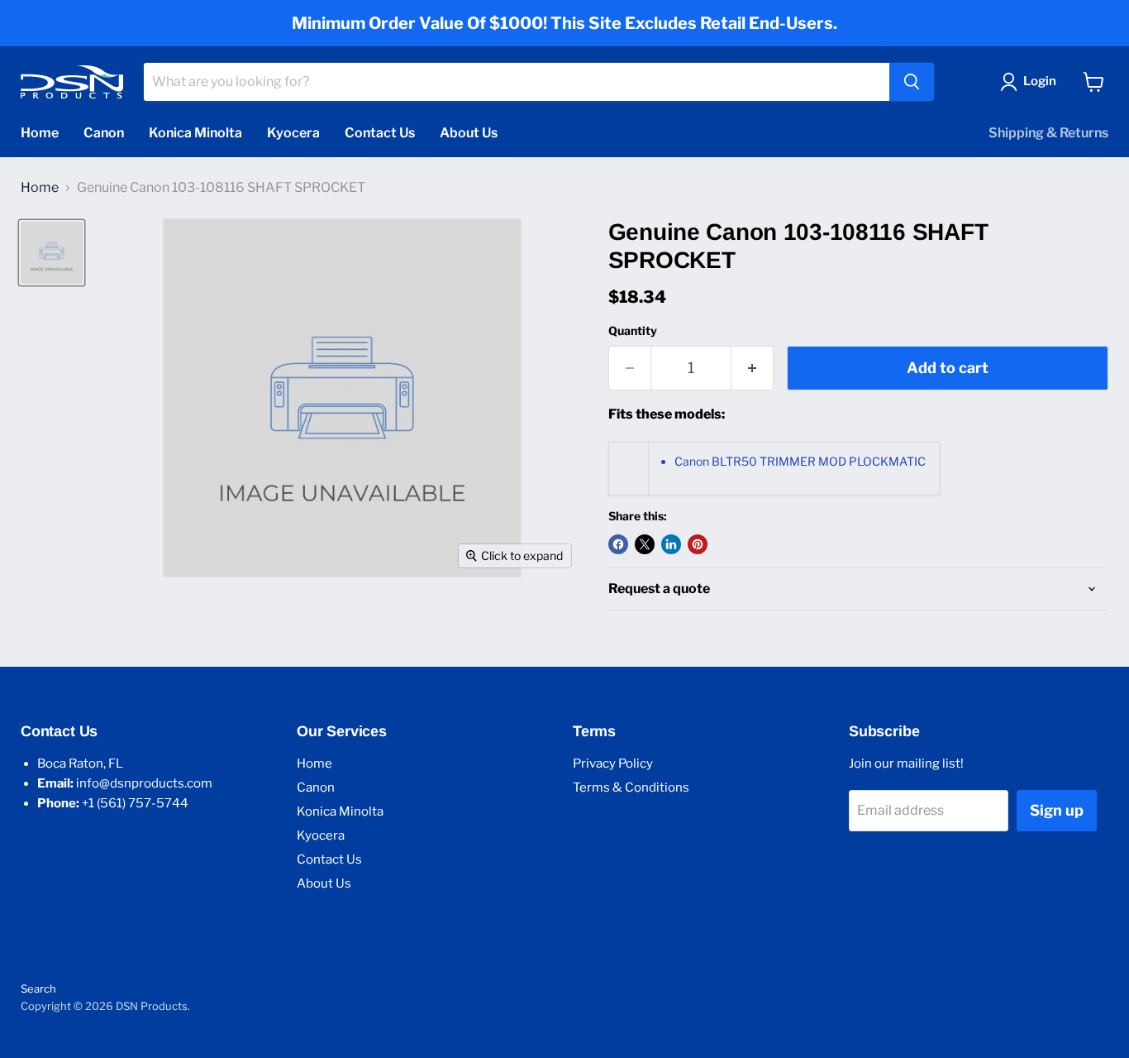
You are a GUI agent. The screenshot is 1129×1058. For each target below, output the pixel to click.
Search (38, 988)
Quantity (632, 331)
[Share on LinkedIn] (671, 544)
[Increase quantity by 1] (752, 368)
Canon (103, 133)
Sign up (1057, 810)
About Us (469, 133)
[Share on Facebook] (618, 544)
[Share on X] (645, 544)
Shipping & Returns (1048, 133)
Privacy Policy (613, 763)
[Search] (911, 82)
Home (40, 133)
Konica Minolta (195, 133)
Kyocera (293, 133)
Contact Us (380, 133)
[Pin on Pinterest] (697, 544)
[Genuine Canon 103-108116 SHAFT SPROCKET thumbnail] (51, 252)
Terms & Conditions (631, 787)
